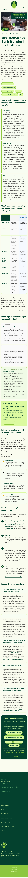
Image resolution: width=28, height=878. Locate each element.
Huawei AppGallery (14, 745)
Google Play (8, 742)
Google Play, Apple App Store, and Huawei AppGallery (15, 524)
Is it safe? (18, 91)
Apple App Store (18, 742)
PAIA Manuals (14, 871)
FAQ (21, 94)
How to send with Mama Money (10, 94)
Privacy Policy (14, 867)
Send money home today (14, 732)
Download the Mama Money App (14, 737)
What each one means (8, 83)
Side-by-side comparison (9, 87)
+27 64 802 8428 (20, 752)
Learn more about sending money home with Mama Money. (13, 659)
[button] (23, 8)
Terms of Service (14, 869)
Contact (14, 873)
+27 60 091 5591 (9, 528)
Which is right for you (8, 91)
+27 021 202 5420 (14, 756)
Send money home (9, 422)
